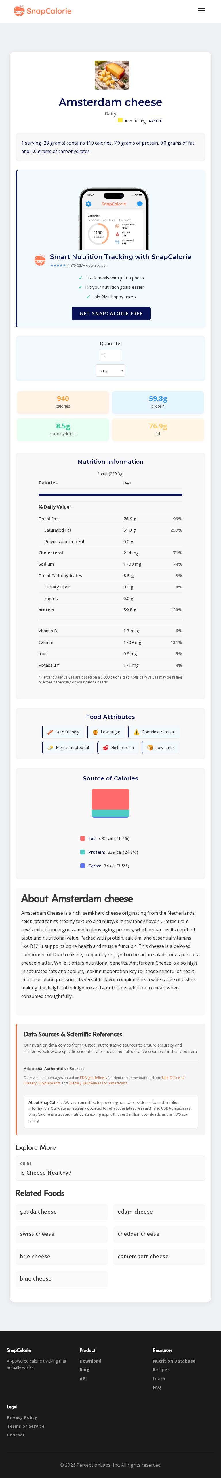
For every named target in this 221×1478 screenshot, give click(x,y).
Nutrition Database (174, 1361)
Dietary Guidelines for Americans (98, 1083)
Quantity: (110, 343)
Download (90, 1361)
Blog (84, 1369)
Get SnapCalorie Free (111, 313)
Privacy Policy (22, 1417)
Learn (159, 1378)
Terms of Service (26, 1426)
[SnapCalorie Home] (44, 10)
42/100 (155, 121)
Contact (16, 1435)
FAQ (157, 1387)
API (83, 1378)
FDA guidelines (93, 1077)
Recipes (161, 1369)
